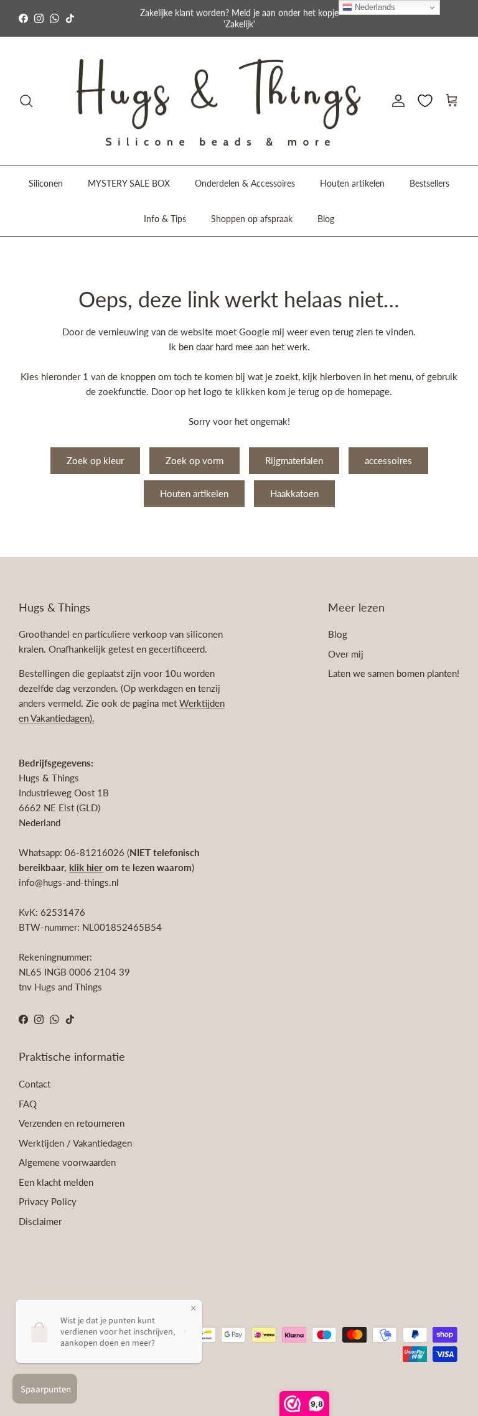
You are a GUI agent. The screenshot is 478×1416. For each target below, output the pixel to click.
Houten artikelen (352, 183)
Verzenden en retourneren (71, 1123)
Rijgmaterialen (294, 460)
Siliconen (46, 183)
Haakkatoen (294, 493)
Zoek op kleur (95, 460)
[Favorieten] (425, 101)
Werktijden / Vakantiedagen (75, 1142)
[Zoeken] (26, 100)
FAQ (28, 1103)
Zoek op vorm (194, 460)
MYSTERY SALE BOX (129, 183)
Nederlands (373, 7)
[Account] (396, 100)
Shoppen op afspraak (252, 218)
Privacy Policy (48, 1201)
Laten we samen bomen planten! (393, 673)
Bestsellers (429, 183)
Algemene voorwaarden (67, 1162)
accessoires (388, 460)
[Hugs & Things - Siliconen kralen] (217, 101)
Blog (325, 218)
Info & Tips (165, 218)
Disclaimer (40, 1221)
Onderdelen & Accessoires (245, 183)
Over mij (345, 653)
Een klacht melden (56, 1182)
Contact (34, 1083)
